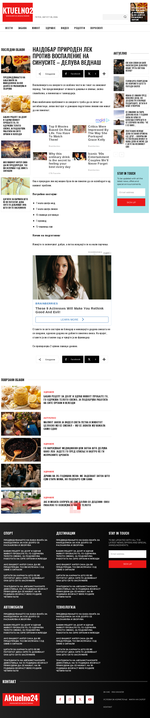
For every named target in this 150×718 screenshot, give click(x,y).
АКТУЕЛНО (50, 418)
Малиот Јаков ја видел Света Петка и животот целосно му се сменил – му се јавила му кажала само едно (74, 425)
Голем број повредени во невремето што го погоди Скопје (136, 84)
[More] (104, 73)
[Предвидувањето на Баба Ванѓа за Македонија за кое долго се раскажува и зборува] (15, 64)
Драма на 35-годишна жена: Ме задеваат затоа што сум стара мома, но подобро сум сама (77, 477)
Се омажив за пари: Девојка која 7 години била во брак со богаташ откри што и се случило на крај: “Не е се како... (137, 118)
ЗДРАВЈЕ (49, 392)
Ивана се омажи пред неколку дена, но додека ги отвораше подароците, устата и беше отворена (136, 100)
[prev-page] (116, 154)
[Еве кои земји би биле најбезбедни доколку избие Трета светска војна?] (119, 66)
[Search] (125, 17)
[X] (80, 700)
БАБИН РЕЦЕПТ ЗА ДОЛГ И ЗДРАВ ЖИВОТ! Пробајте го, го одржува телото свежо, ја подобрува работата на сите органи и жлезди (15, 125)
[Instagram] (70, 700)
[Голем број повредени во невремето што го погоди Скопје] (119, 83)
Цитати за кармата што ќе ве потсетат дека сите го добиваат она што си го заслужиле (15, 203)
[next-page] (121, 154)
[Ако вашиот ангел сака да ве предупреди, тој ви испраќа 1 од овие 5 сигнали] (15, 149)
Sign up (131, 202)
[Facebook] (60, 700)
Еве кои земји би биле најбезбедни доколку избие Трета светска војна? (136, 66)
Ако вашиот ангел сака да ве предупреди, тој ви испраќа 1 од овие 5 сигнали (15, 166)
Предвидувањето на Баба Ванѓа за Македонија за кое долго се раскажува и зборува (138, 13)
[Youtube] (90, 700)
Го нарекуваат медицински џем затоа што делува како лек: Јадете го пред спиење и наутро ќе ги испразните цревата (75, 451)
